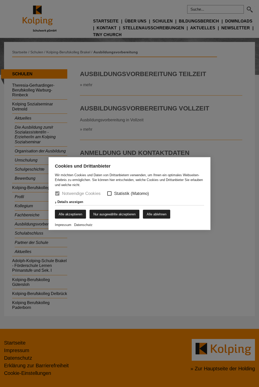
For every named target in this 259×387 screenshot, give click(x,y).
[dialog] (129, 193)
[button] (109, 193)
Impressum (63, 225)
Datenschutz (83, 225)
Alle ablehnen (156, 214)
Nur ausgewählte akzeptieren (114, 214)
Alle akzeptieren (70, 214)
